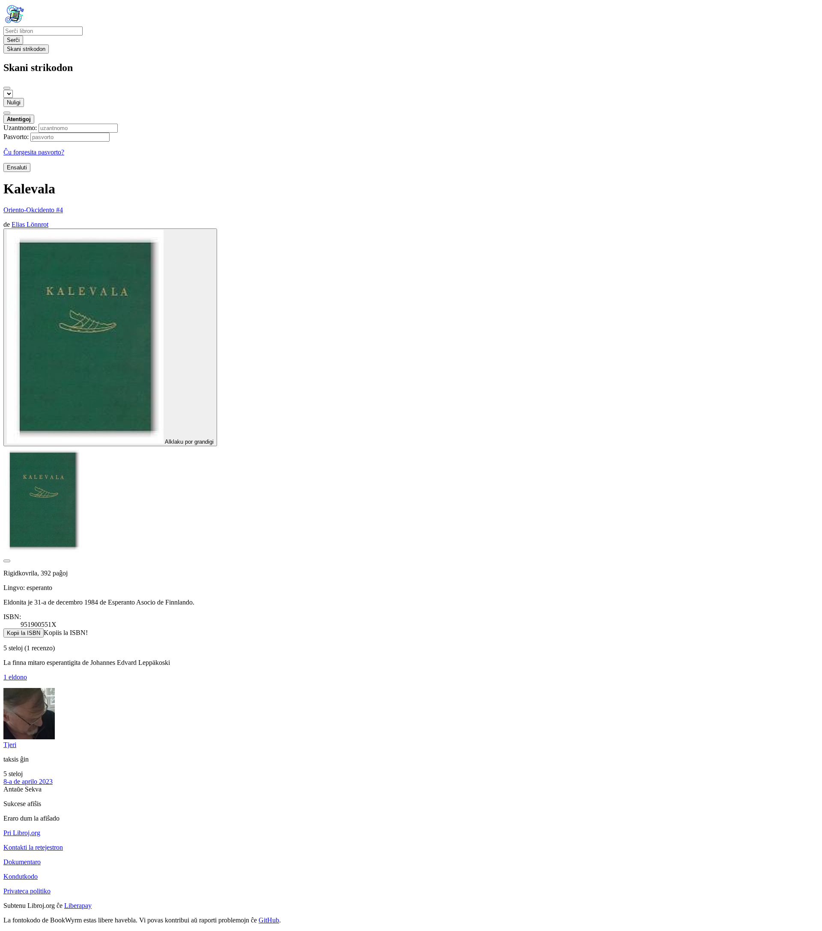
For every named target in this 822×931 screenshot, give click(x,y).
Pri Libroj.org (21, 832)
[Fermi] (6, 88)
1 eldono (15, 677)
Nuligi (14, 102)
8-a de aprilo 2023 (28, 781)
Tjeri (9, 744)
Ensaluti (17, 167)
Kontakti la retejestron (33, 847)
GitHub (269, 920)
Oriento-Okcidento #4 (33, 209)
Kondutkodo (20, 876)
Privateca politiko (27, 891)
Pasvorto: (16, 136)
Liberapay (78, 905)
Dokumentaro (22, 862)
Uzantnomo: (20, 127)
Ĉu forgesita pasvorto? (33, 152)
